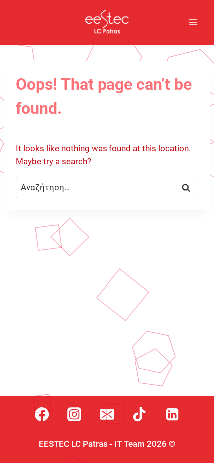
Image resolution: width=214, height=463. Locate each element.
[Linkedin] (172, 414)
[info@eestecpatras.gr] (107, 414)
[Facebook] (42, 414)
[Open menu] (193, 22)
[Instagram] (74, 414)
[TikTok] (139, 414)
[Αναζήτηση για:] (107, 187)
